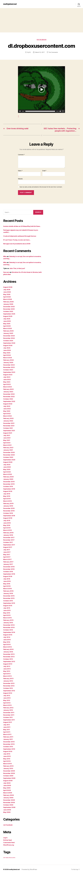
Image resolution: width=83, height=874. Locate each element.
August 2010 (7, 751)
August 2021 (7, 433)
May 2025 (6, 323)
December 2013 (9, 654)
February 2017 (8, 562)
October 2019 (8, 486)
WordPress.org (8, 845)
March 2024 (7, 357)
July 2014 (6, 637)
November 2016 (9, 569)
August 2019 (7, 491)
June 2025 (7, 321)
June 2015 (7, 610)
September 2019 (9, 489)
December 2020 (9, 452)
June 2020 (7, 467)
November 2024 (9, 338)
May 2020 (6, 469)
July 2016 (6, 579)
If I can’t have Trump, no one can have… (17, 240)
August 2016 (7, 576)
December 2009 (9, 771)
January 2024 (8, 362)
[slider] (40, 111)
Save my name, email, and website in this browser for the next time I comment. (41, 187)
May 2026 (6, 294)
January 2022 (8, 421)
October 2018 (8, 513)
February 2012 (8, 708)
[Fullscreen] (63, 111)
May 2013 (6, 671)
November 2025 (9, 309)
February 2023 (8, 389)
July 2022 (6, 406)
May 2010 (6, 759)
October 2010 (8, 746)
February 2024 (8, 360)
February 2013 (8, 678)
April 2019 (6, 498)
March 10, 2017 (39, 52)
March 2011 (7, 734)
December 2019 (9, 481)
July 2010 (6, 754)
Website (20, 178)
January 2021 (8, 450)
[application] (41, 89)
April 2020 (7, 472)
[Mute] (60, 111)
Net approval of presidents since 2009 (16, 244)
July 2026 (6, 289)
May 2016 (6, 584)
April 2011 (6, 732)
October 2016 (8, 571)
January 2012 (8, 710)
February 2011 (8, 737)
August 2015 (7, 605)
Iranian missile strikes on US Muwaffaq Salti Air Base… (22, 226)
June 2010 (7, 756)
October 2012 (8, 688)
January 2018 (8, 535)
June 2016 (7, 581)
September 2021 (9, 430)
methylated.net (10, 4)
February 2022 (8, 418)
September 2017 (9, 545)
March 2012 (7, 705)
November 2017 (8, 540)
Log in (5, 838)
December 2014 (9, 625)
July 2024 (6, 348)
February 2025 (8, 331)
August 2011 (7, 722)
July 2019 (6, 494)
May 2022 (6, 411)
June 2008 (7, 810)
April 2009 (7, 790)
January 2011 (8, 739)
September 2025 (9, 314)
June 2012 (7, 698)
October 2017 (8, 542)
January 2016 (8, 593)
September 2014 (9, 632)
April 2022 (7, 413)
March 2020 (7, 474)
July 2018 (6, 520)
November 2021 (8, 426)
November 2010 (9, 744)
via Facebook (41, 39)
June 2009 (7, 785)
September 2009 (9, 778)
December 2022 (9, 394)
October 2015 (8, 601)
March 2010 (7, 763)
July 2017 (6, 550)
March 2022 (7, 416)
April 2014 (6, 644)
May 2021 (6, 440)
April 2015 (6, 615)
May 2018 (6, 525)
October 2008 (8, 805)
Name (20, 170)
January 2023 (8, 392)
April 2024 (7, 355)
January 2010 (8, 768)
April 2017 (6, 557)
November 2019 (9, 484)
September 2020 (9, 460)
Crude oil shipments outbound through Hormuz (19, 236)
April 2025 (7, 326)
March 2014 (7, 647)
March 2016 (7, 588)
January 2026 (8, 304)
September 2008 (9, 807)
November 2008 (9, 802)
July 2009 (6, 783)
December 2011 (8, 712)
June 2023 (7, 379)
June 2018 (7, 523)
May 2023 (6, 382)
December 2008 (9, 800)
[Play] (20, 111)
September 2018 (9, 515)
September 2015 (9, 603)
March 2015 (7, 618)
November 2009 (9, 773)
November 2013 (9, 656)
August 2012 (7, 693)
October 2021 (8, 428)
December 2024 (9, 336)
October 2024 (8, 340)
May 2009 (6, 788)
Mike (5, 256)
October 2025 (8, 311)
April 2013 (6, 674)
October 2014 (8, 630)
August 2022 (7, 404)
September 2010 (9, 749)
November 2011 (8, 715)
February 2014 (8, 649)
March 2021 (7, 445)
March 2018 (7, 530)
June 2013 (7, 669)
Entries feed (7, 840)
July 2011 (6, 725)
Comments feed (9, 842)
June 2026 (7, 292)
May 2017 (6, 554)
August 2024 (7, 345)
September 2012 (9, 691)
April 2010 (7, 761)
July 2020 (6, 464)
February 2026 (8, 302)
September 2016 (9, 574)
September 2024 (9, 343)
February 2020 (8, 477)
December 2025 (9, 306)
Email (44, 170)
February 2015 (8, 620)
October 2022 (8, 399)
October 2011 (8, 717)
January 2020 (8, 479)
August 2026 (7, 287)
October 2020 (8, 457)
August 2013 (7, 664)
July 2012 (6, 695)
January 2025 (8, 333)
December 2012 (8, 683)
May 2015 (6, 613)
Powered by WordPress (29, 869)
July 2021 (6, 435)
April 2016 (6, 586)
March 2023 (7, 387)
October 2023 (8, 370)
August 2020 (7, 462)
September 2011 (9, 720)
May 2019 (6, 496)
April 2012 (6, 703)
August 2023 (7, 374)
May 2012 (6, 700)
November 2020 (9, 455)
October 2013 (8, 659)
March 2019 (7, 501)
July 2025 (6, 319)
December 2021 (8, 423)
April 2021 (6, 443)
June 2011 (6, 727)
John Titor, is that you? (17, 268)
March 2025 (7, 328)
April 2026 (7, 297)
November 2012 (8, 686)
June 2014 (7, 639)
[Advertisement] (41, 20)
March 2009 (7, 793)
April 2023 (7, 384)
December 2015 (9, 596)
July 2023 (6, 377)
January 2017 (8, 564)
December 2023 (9, 365)
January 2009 (8, 797)
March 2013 (7, 676)
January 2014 (8, 652)
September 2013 (9, 661)
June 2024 (7, 350)
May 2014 (6, 642)
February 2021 (8, 447)
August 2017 (7, 547)
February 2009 (8, 795)
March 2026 (7, 299)
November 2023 (9, 367)
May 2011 (6, 729)
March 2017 (7, 559)
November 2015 (9, 598)
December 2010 (9, 742)
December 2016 (9, 567)
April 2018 (6, 528)
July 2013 (6, 666)
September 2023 (9, 372)
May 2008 (6, 812)
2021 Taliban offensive (9, 857)
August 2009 (7, 780)
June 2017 (7, 552)
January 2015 (8, 622)
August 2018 (7, 518)
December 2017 (8, 537)
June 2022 (7, 409)
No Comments (53, 52)
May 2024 (6, 353)
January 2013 (8, 681)
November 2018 (9, 511)
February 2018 (8, 533)
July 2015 (6, 608)
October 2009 (8, 776)
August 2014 (7, 635)
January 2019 (8, 506)
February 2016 (8, 591)
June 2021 (7, 438)
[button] (41, 89)
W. (30, 52)
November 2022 (9, 396)
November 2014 (9, 627)
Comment (21, 154)
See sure (6, 272)
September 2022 (9, 401)
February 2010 (8, 766)
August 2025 (7, 316)
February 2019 (8, 503)
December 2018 (9, 508)
